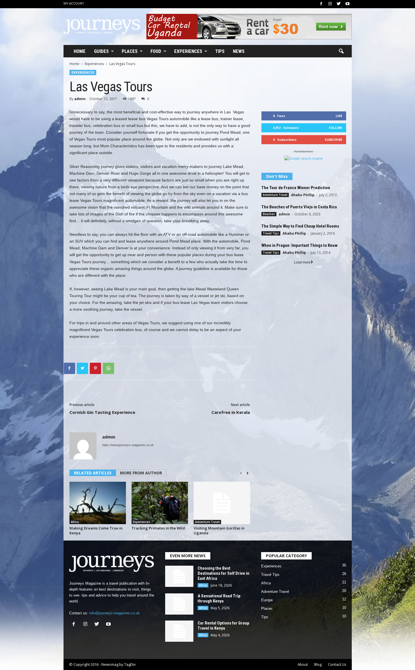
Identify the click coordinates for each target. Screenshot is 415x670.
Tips (219, 51)
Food (155, 51)
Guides (101, 51)
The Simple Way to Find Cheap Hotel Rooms (300, 226)
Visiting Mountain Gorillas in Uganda (219, 530)
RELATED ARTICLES (93, 473)
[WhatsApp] (108, 368)
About (303, 664)
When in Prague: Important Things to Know (299, 245)
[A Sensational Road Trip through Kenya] (179, 604)
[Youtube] (347, 4)
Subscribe (333, 139)
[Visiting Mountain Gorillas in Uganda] (222, 503)
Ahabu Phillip (302, 195)
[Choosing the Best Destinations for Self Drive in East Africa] (179, 576)
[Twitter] (338, 4)
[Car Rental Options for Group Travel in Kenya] (179, 631)
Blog (318, 664)
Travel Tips (271, 233)
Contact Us (337, 664)
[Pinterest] (95, 368)
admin (80, 98)
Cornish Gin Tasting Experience (102, 412)
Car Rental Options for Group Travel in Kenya (223, 626)
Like (339, 116)
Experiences (188, 51)
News (238, 51)
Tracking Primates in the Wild (158, 528)
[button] (341, 51)
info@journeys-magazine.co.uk (114, 613)
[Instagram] (330, 4)
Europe (267, 600)
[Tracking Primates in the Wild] (160, 503)
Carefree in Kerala (230, 412)
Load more (302, 262)
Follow (335, 128)
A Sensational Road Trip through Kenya (219, 598)
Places (129, 51)
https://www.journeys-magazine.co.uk (128, 445)
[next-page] (247, 473)
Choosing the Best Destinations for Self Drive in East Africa (223, 573)
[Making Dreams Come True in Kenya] (97, 503)
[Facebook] (321, 4)
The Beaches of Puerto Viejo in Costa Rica (299, 206)
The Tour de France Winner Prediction (295, 187)
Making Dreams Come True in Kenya (96, 530)
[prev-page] (241, 473)
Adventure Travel (207, 522)
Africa (75, 522)
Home (80, 51)
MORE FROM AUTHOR (141, 473)
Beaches (269, 214)
